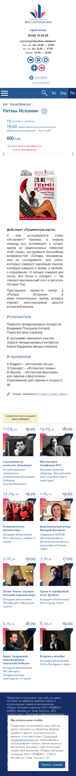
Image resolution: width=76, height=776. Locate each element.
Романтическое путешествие (13, 528)
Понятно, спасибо (52, 764)
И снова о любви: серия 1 (52, 393)
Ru (54, 93)
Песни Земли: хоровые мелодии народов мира (19, 593)
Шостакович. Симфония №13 (50, 463)
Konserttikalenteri (20, 104)
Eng (63, 93)
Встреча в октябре (52, 656)
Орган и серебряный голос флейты (54, 593)
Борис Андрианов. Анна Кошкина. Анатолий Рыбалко (16, 659)
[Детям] (41, 70)
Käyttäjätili (41, 77)
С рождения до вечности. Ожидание (17, 463)
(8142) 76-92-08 (38, 35)
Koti (5, 104)
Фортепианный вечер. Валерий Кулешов (55, 528)
